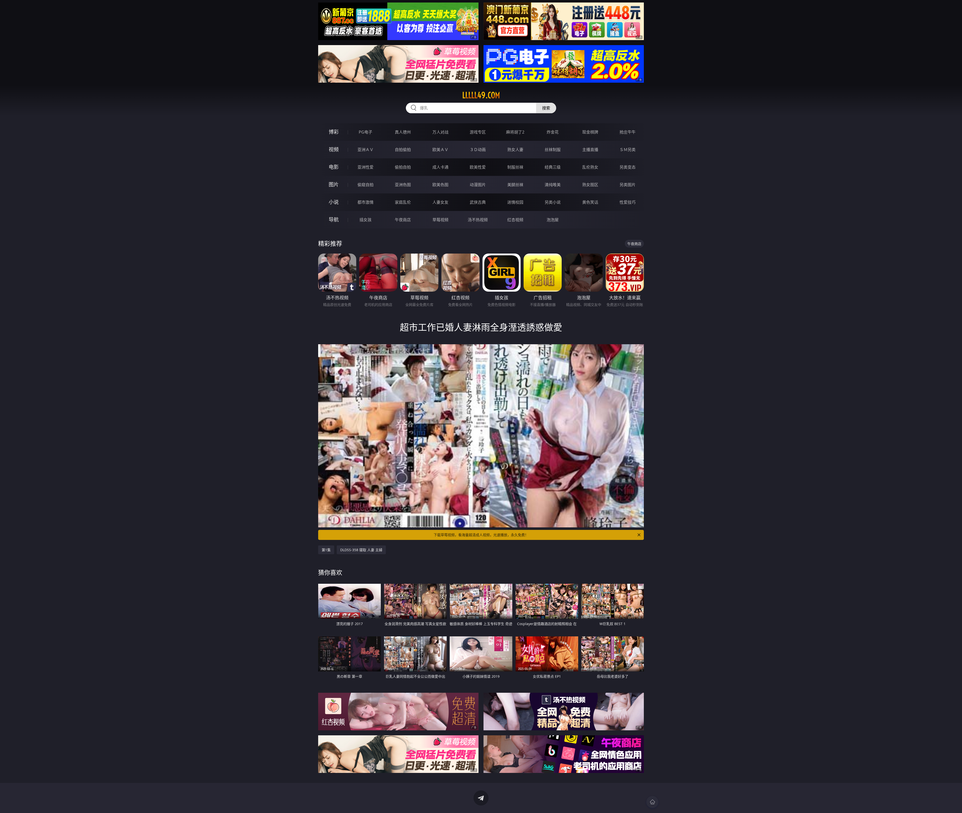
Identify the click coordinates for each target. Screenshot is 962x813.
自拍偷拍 (403, 149)
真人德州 (403, 132)
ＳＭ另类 (628, 149)
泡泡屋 (553, 219)
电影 (334, 167)
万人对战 (440, 132)
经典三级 (553, 167)
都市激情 (365, 202)
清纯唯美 (553, 184)
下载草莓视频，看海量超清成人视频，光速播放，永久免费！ (481, 534)
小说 (334, 202)
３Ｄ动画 (478, 149)
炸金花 (553, 132)
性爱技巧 (628, 202)
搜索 (546, 108)
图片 (334, 184)
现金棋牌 (590, 132)
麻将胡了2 (515, 132)
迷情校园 (515, 202)
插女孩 (365, 219)
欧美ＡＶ (440, 149)
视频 (334, 149)
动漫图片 (478, 184)
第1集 (326, 549)
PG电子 (365, 132)
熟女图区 (590, 184)
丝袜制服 (553, 149)
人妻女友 (440, 202)
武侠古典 (478, 202)
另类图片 (628, 184)
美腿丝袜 (515, 184)
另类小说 (553, 202)
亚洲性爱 (365, 167)
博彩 (334, 132)
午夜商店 (403, 219)
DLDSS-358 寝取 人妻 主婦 (361, 549)
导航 (334, 219)
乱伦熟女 (590, 167)
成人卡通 (440, 167)
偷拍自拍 (403, 167)
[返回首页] (652, 802)
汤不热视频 (478, 219)
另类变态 (628, 167)
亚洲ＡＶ (365, 149)
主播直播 (590, 149)
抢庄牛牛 (628, 132)
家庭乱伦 (403, 202)
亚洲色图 (403, 184)
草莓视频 (440, 219)
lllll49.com (481, 95)
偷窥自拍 (365, 184)
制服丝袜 (515, 167)
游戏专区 (478, 132)
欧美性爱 (478, 167)
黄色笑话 (590, 202)
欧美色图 (440, 184)
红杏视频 (515, 219)
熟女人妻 (515, 149)
